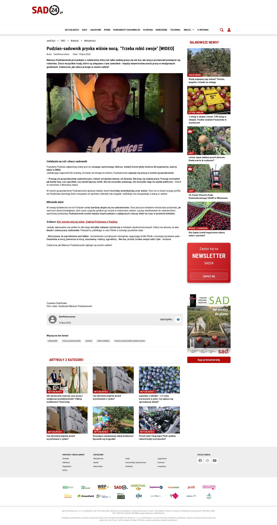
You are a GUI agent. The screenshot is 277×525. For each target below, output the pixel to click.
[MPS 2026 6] (209, 324)
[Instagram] (207, 460)
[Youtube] (215, 460)
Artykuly (75, 40)
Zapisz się (209, 276)
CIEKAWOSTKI (52, 341)
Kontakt (65, 458)
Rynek (107, 30)
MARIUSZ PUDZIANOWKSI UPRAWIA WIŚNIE (130, 341)
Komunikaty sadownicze (126, 30)
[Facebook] (178, 319)
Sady (84, 30)
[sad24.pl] (47, 10)
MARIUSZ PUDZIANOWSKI (71, 341)
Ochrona (148, 30)
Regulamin (66, 466)
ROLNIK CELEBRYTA (103, 341)
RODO (65, 470)
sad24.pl (51, 40)
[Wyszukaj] (221, 30)
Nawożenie (161, 30)
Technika (175, 30)
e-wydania (203, 30)
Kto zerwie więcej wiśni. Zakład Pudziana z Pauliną (87, 221)
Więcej (187, 30)
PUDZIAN (89, 341)
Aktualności (72, 30)
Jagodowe (95, 30)
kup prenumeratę (209, 360)
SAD (63, 40)
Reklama (66, 462)
